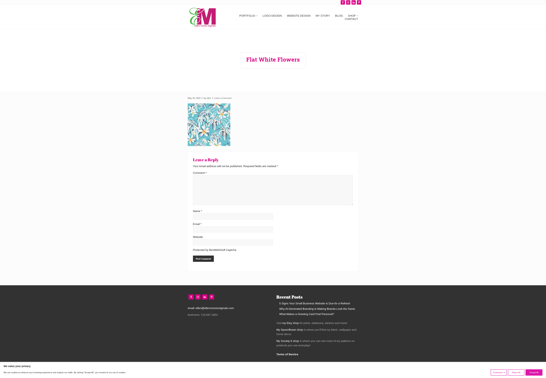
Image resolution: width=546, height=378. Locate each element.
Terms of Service (287, 354)
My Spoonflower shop (289, 329)
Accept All (534, 372)
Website (198, 237)
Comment (200, 172)
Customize (497, 372)
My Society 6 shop (287, 340)
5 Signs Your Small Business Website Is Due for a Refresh (314, 303)
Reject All (516, 372)
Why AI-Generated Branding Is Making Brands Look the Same (317, 308)
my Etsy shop (290, 323)
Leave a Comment (222, 98)
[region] (273, 370)
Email (197, 224)
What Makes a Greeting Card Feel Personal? (306, 314)
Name (197, 211)
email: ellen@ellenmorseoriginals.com (211, 308)
